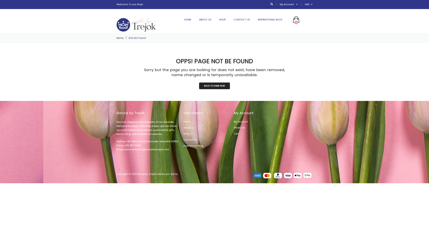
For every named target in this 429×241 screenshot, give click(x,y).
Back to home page (214, 85)
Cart (236, 133)
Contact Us (242, 19)
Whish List (239, 127)
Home (187, 19)
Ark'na (174, 174)
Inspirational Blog (270, 19)
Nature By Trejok (146, 174)
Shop (222, 19)
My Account (287, 4)
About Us (205, 19)
